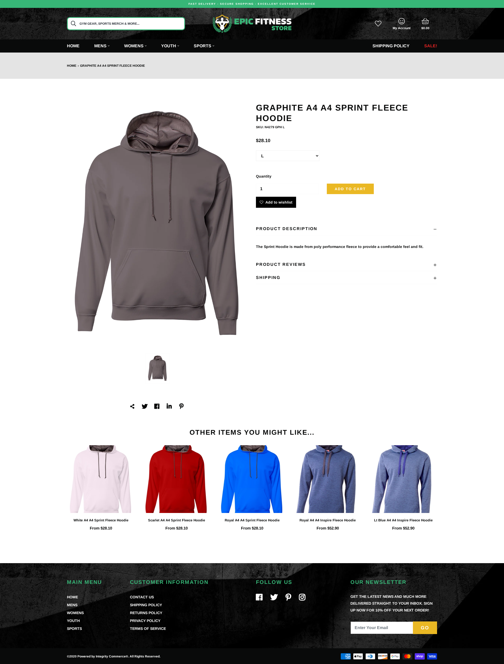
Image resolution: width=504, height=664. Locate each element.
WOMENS (75, 613)
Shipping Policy (391, 46)
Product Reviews (281, 264)
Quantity (263, 176)
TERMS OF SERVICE (148, 628)
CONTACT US (142, 597)
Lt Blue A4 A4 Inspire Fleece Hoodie (403, 520)
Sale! (430, 46)
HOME (72, 597)
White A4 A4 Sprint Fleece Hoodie (101, 520)
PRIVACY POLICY (145, 621)
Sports (202, 46)
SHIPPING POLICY (146, 605)
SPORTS (74, 628)
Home (73, 46)
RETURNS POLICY (146, 613)
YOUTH (73, 621)
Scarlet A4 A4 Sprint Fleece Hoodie (176, 520)
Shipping (268, 277)
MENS (72, 605)
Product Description (286, 228)
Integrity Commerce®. (112, 656)
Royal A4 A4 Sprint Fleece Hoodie (252, 520)
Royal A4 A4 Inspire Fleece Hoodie (328, 520)
